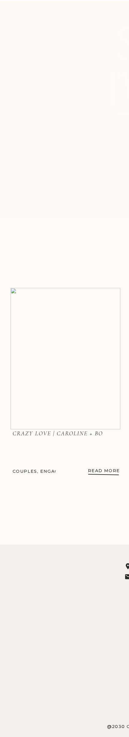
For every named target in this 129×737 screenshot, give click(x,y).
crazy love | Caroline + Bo (58, 433)
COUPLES (25, 471)
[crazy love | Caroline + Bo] (65, 358)
